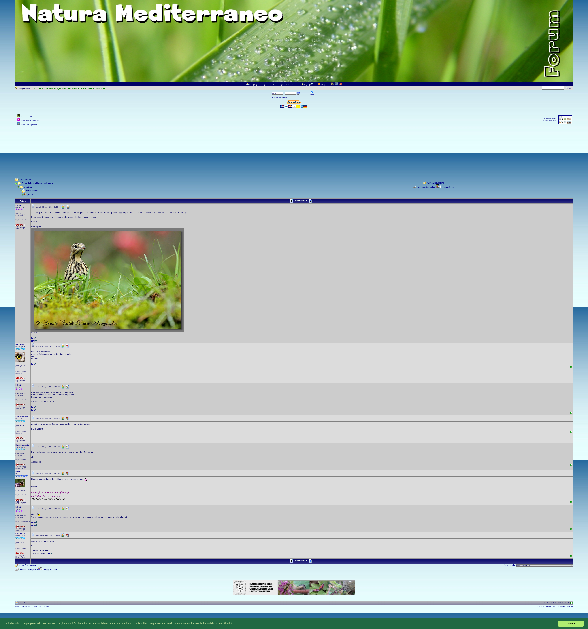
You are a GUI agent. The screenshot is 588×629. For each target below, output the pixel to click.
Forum (251, 85)
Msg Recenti (273, 85)
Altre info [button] (228, 623)
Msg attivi (265, 85)
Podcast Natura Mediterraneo (29, 117)
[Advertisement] (294, 147)
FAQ (322, 85)
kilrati (18, 205)
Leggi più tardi (448, 187)
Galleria (293, 85)
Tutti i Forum (25, 179)
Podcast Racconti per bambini (30, 121)
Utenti (287, 85)
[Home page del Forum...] (247, 85)
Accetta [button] (571, 623)
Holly (17, 472)
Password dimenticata (279, 97)
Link (33, 338)
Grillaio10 (20, 534)
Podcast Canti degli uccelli (29, 125)
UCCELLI (28, 187)
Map (298, 85)
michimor (20, 344)
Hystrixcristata (22, 445)
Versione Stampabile (426, 187)
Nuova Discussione (435, 183)
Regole (327, 85)
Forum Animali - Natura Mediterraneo (38, 183)
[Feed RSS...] (319, 85)
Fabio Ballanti (22, 417)
